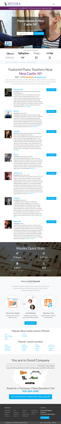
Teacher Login (34, 412)
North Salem (8, 350)
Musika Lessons (7, 62)
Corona (37, 350)
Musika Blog (25, 416)
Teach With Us (34, 410)
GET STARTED (39, 33)
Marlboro (51, 350)
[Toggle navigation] (53, 4)
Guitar (6, 337)
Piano (6, 334)
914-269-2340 (42, 47)
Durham (37, 348)
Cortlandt (7, 348)
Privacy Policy (47, 422)
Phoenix (24, 345)
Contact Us (16, 412)
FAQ (22, 47)
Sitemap (54, 422)
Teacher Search (25, 414)
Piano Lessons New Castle (31, 62)
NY (12, 62)
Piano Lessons (22, 62)
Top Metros (7, 416)
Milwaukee (38, 346)
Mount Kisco (8, 346)
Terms (41, 422)
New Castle (17, 62)
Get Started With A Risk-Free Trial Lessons (30, 397)
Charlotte (24, 348)
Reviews (33, 414)
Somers (6, 345)
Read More (28, 106)
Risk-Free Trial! (46, 8)
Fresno (37, 345)
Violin (6, 339)
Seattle (23, 350)
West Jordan (52, 346)
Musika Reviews (40, 77)
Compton (51, 348)
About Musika (8, 410)
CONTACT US (29, 47)
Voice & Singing (8, 336)
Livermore (51, 345)
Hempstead (24, 346)
